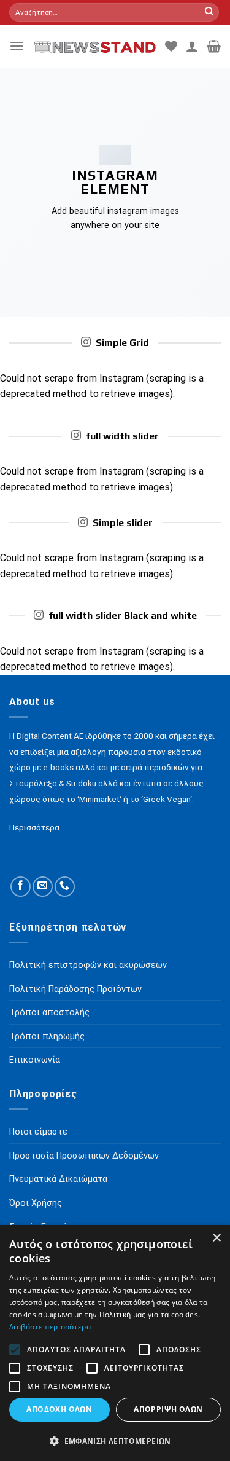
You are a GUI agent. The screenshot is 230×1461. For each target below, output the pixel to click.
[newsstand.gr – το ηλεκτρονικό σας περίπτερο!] (94, 46)
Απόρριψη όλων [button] (168, 1409)
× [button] (216, 1238)
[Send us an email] (43, 886)
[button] (115, 1441)
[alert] (115, 1343)
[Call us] (65, 886)
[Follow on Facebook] (20, 886)
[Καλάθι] (214, 46)
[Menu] (16, 46)
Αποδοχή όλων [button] (59, 1409)
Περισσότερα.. (36, 827)
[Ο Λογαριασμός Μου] (192, 46)
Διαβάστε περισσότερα (50, 1326)
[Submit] (209, 12)
